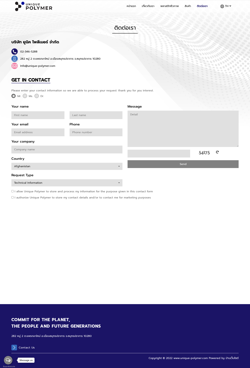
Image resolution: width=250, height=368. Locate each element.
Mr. (19, 96)
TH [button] (226, 6)
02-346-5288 (28, 52)
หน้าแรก (131, 6)
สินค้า (188, 6)
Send (183, 164)
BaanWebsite (8, 366)
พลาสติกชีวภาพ (169, 6)
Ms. (31, 96)
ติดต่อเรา (202, 6)
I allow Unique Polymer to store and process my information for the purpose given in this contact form (83, 191)
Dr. (42, 96)
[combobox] (66, 166)
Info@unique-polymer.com (37, 66)
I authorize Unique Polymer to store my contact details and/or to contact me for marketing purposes (82, 198)
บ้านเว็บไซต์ (232, 358)
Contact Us (27, 348)
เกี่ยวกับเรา (148, 6)
